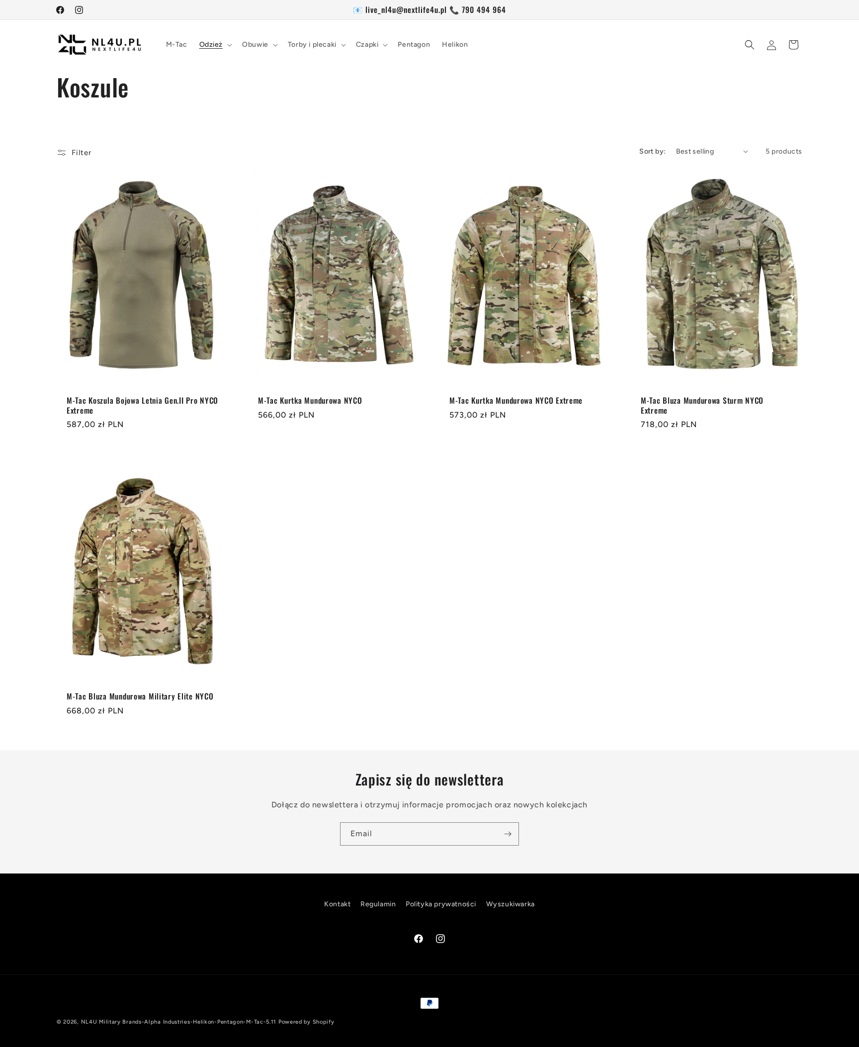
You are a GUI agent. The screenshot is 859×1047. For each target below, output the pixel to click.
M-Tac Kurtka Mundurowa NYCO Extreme (516, 400)
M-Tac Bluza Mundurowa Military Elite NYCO (140, 696)
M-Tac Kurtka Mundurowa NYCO (310, 400)
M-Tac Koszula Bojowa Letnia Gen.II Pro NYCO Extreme (142, 405)
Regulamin (378, 904)
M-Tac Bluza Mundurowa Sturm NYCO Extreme (702, 405)
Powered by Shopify (306, 1022)
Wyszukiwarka (510, 904)
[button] (215, 44)
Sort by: (652, 151)
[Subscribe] (507, 834)
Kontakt (337, 904)
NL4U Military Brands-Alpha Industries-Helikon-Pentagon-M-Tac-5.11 (179, 1022)
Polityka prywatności (441, 904)
